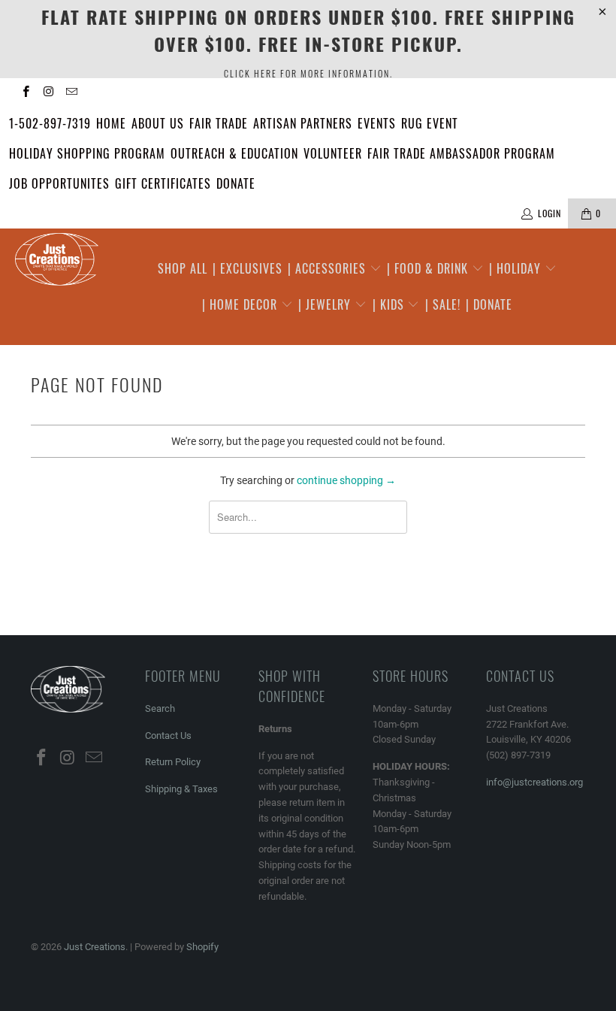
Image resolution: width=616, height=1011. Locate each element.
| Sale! (442, 304)
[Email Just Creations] (71, 93)
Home (111, 123)
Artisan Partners (302, 123)
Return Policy (173, 761)
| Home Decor (241, 304)
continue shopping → (346, 480)
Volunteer (332, 153)
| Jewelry (326, 304)
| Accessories (329, 268)
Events (377, 123)
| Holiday (517, 268)
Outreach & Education (234, 153)
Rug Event (429, 123)
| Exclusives (247, 268)
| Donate (489, 304)
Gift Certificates (163, 183)
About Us (157, 123)
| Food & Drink (429, 268)
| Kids (390, 304)
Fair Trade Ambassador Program (461, 153)
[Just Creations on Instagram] (47, 93)
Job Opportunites (59, 183)
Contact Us (168, 735)
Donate (235, 183)
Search (160, 708)
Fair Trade (218, 123)
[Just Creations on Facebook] (25, 93)
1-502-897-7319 (50, 123)
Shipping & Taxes (181, 789)
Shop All (182, 268)
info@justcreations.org (534, 782)
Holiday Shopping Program (87, 153)
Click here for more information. (308, 73)
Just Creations (94, 946)
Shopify (202, 946)
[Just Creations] (56, 260)
